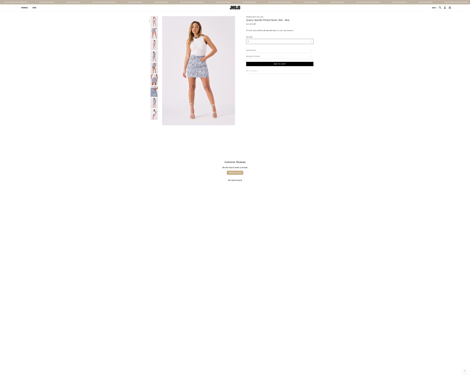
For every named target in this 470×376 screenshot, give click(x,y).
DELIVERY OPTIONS (253, 56)
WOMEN (24, 8)
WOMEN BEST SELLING (254, 17)
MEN (34, 8)
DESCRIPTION (251, 50)
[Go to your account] (445, 7)
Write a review (235, 173)
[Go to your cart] (449, 7)
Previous (162, 70)
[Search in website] (440, 7)
